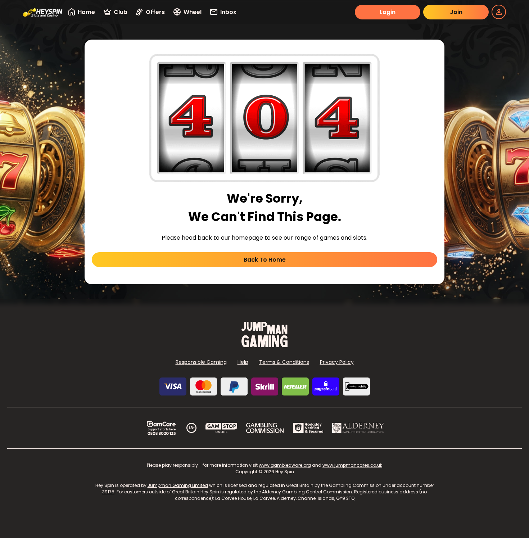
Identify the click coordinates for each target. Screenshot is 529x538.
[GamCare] (161, 428)
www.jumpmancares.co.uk (352, 465)
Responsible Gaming (201, 362)
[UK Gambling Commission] (265, 428)
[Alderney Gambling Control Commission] (358, 428)
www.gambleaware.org (285, 465)
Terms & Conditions (284, 362)
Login (387, 12)
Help (243, 362)
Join (456, 12)
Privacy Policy (337, 362)
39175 (108, 492)
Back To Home (265, 260)
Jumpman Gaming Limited (178, 485)
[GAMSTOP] (221, 428)
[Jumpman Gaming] (264, 345)
